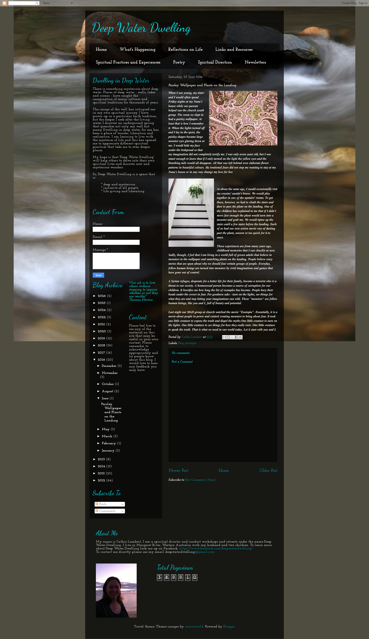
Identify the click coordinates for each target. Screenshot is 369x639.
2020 (102, 331)
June (106, 398)
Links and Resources (234, 50)
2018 (102, 345)
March (107, 436)
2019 (102, 338)
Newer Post (178, 471)
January (109, 450)
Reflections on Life (185, 50)
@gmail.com (205, 552)
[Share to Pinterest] (240, 337)
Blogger (229, 626)
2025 (102, 303)
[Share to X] (232, 337)
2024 (102, 310)
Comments (107, 511)
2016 (102, 360)
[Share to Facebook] (236, 337)
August (108, 391)
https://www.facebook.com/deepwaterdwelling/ (215, 548)
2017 (102, 352)
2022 (102, 317)
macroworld (194, 626)
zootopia (190, 343)
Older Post (268, 471)
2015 (102, 459)
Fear (181, 343)
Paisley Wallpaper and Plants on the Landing (111, 412)
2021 (102, 324)
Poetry (179, 62)
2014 (102, 466)
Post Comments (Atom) (200, 480)
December (109, 366)
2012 (102, 480)
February (109, 443)
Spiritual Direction (215, 62)
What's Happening (137, 50)
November (110, 373)
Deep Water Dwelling (141, 27)
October (108, 384)
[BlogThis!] (228, 337)
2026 (102, 296)
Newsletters (255, 62)
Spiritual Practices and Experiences (128, 62)
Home (101, 50)
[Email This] (224, 337)
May (106, 429)
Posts (102, 504)
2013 (102, 473)
